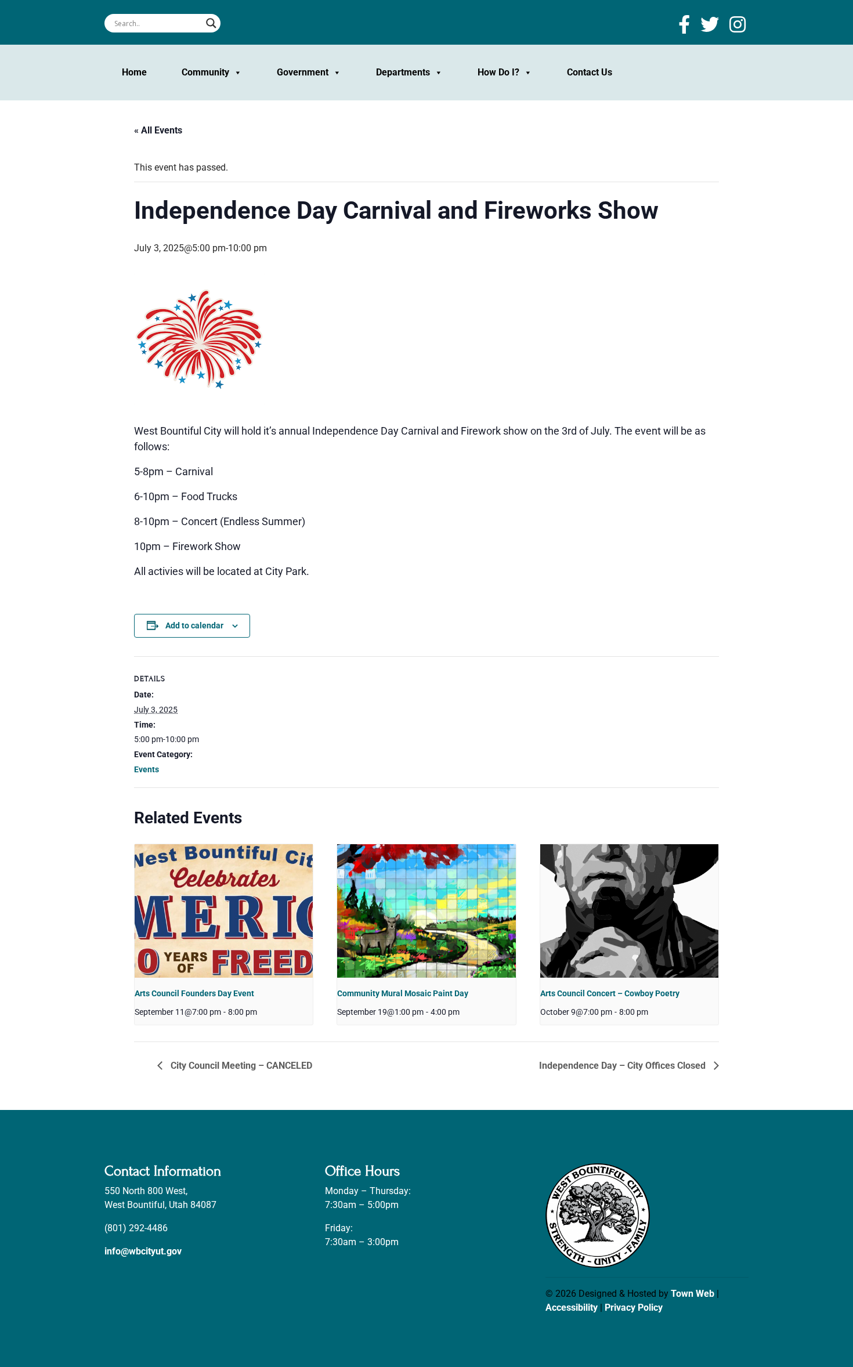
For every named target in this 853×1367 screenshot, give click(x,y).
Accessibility (571, 1307)
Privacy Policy (634, 1307)
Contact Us (589, 72)
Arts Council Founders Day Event (194, 993)
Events (146, 769)
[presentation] (224, 911)
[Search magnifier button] (211, 23)
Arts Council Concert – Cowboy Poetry (609, 993)
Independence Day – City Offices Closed (623, 1065)
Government (302, 72)
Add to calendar (194, 625)
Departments (403, 72)
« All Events (158, 130)
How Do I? (498, 72)
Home (134, 72)
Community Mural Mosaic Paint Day (402, 993)
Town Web (692, 1293)
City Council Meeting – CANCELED (240, 1065)
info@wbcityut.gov (143, 1251)
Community (205, 72)
